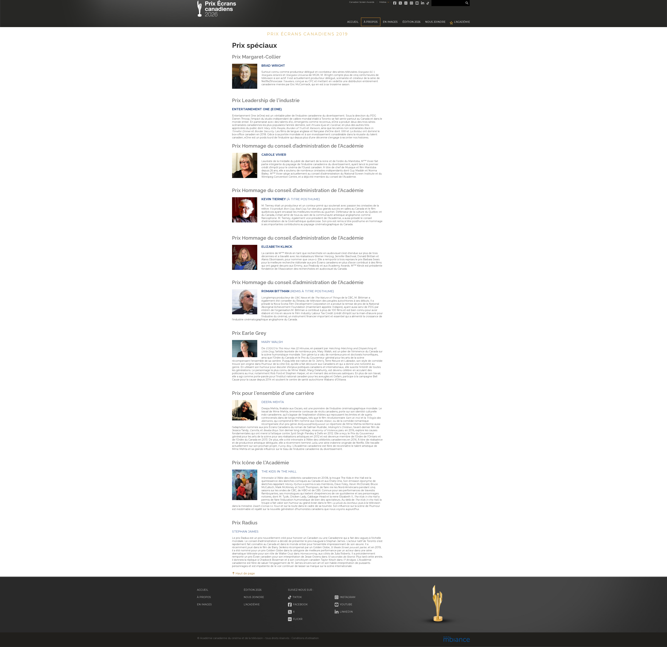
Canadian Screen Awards (361, 2)
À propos (371, 21)
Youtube (417, 3)
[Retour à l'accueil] (216, 14)
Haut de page (245, 573)
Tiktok (428, 3)
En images (390, 21)
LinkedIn (423, 3)
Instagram (411, 3)
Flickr (406, 3)
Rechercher (467, 3)
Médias (382, 2)
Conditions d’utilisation (305, 638)
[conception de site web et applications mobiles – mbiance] (457, 639)
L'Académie (462, 21)
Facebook (395, 3)
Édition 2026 (252, 589)
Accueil (353, 21)
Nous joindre (435, 21)
